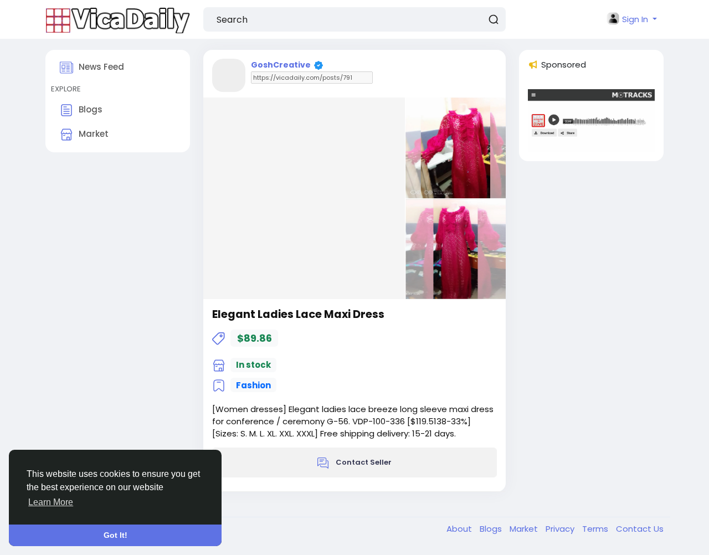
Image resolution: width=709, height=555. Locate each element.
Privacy (561, 529)
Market (94, 134)
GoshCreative (281, 64)
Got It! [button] (115, 535)
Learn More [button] (50, 502)
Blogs (90, 109)
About (460, 529)
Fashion (253, 385)
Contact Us (640, 529)
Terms (596, 529)
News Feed (101, 67)
